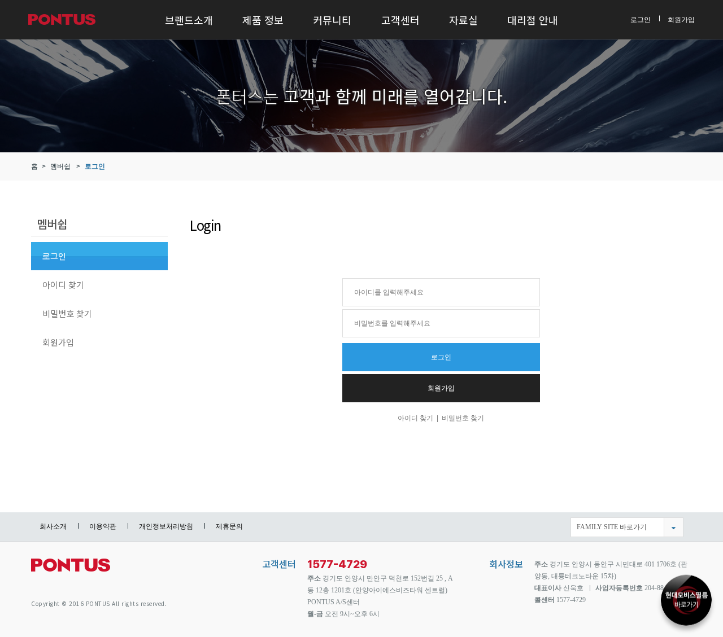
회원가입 (681, 19)
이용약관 (102, 526)
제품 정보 (263, 19)
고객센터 (400, 19)
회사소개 (53, 526)
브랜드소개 (189, 19)
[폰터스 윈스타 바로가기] (686, 598)
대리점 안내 (532, 19)
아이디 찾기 (63, 285)
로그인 (640, 19)
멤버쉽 (60, 166)
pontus (70, 570)
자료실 (463, 19)
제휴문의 (229, 526)
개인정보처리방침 (166, 526)
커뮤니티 (332, 19)
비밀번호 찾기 (67, 313)
